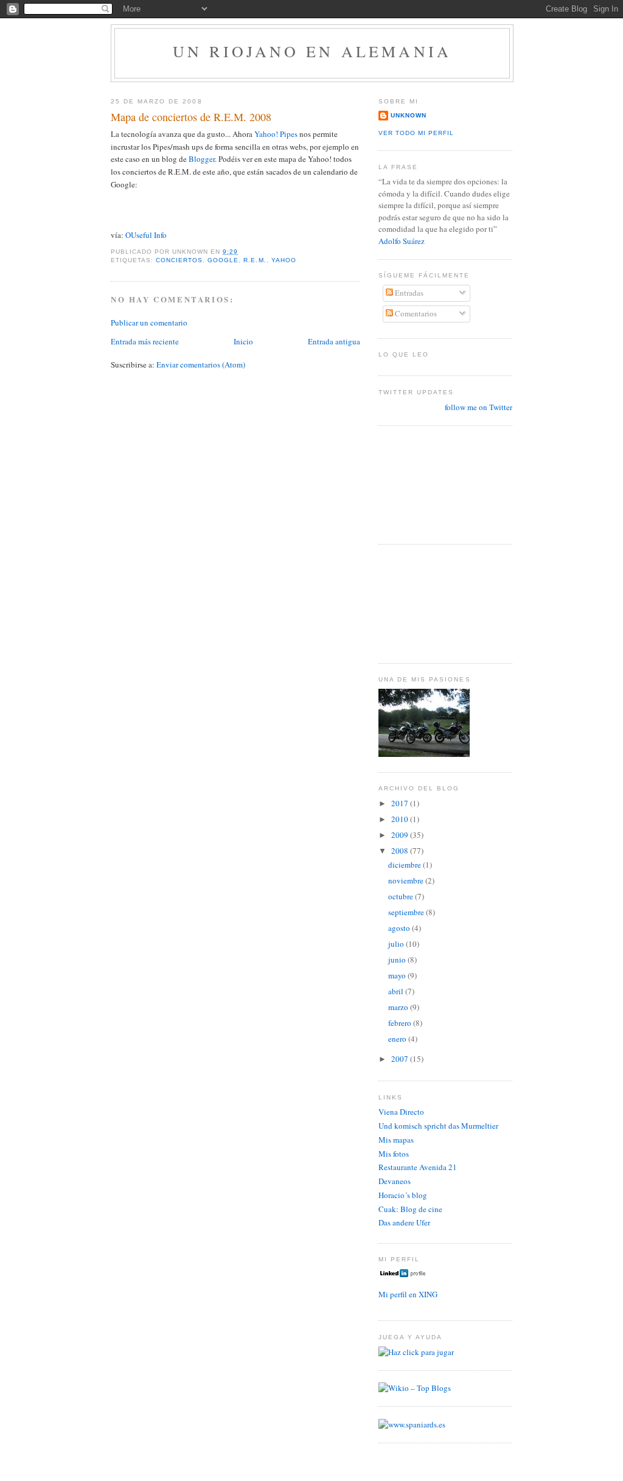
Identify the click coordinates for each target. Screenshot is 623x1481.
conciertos (179, 260)
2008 (400, 850)
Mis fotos (393, 1153)
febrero (400, 1022)
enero (398, 1038)
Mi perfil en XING (407, 1294)
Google (222, 260)
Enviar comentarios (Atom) (200, 364)
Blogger (202, 158)
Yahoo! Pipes (276, 133)
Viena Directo (401, 1111)
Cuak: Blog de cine (410, 1209)
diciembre (405, 864)
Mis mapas (396, 1139)
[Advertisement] (433, 483)
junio (398, 959)
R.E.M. (254, 260)
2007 (400, 1058)
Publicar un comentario (149, 322)
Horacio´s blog (402, 1195)
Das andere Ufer (404, 1222)
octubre (401, 896)
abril (396, 991)
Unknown (408, 115)
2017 (400, 803)
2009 (400, 834)
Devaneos (394, 1181)
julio (397, 943)
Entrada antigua (334, 341)
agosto (400, 927)
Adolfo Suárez (401, 240)
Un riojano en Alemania (312, 51)
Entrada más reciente (145, 341)
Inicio (243, 341)
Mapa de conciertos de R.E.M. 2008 (191, 117)
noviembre (406, 880)
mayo (398, 975)
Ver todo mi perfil (416, 133)
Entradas (408, 292)
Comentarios (415, 313)
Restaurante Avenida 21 (417, 1167)
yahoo (283, 260)
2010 (400, 819)
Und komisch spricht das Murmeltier (438, 1125)
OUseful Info (146, 234)
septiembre (407, 912)
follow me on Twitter (478, 407)
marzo (399, 1007)
